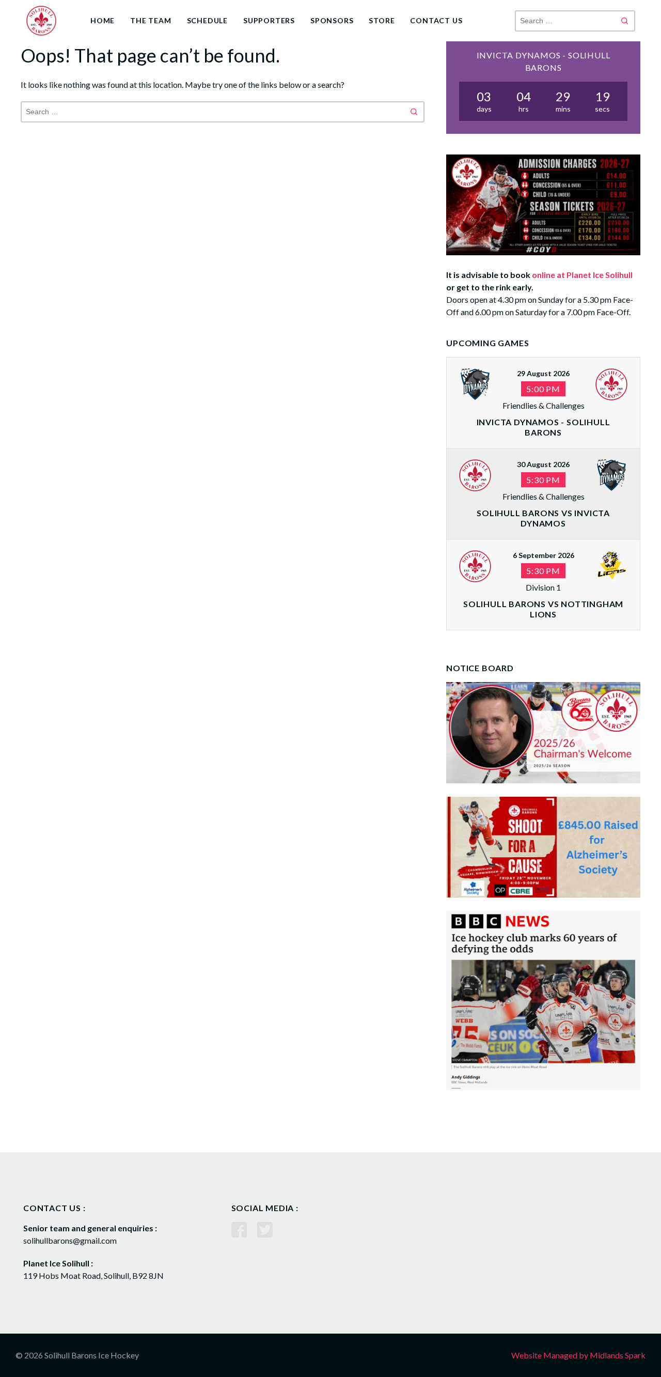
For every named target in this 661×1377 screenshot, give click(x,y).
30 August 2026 (543, 464)
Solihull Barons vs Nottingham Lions (543, 609)
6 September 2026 (543, 555)
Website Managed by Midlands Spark (578, 1355)
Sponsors (331, 20)
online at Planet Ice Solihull (582, 275)
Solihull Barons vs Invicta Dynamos (543, 518)
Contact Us (436, 20)
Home (102, 20)
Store (382, 20)
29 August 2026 (543, 373)
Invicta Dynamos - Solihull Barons (543, 427)
